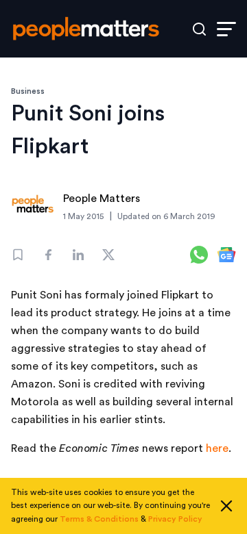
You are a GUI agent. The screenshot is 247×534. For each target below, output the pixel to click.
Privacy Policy (175, 519)
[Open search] (199, 29)
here (217, 448)
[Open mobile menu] (226, 29)
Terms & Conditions (99, 519)
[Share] (48, 255)
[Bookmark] (18, 255)
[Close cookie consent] (226, 506)
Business (28, 91)
